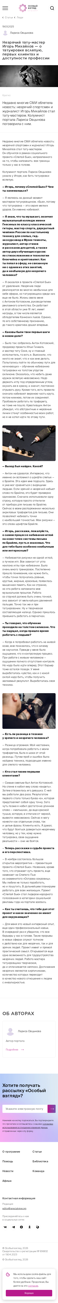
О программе (11, 1151)
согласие (33, 1286)
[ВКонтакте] (5, 1227)
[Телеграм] (13, 1227)
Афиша (6, 1180)
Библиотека (40, 1161)
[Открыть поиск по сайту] (52, 8)
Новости (8, 1171)
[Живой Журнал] (38, 1227)
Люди (20, 17)
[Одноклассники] (29, 1227)
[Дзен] (21, 1227)
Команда (38, 1171)
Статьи (9, 17)
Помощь (7, 1161)
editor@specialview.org (14, 1208)
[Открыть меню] (5, 8)
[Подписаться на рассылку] (52, 1109)
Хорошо (29, 1293)
